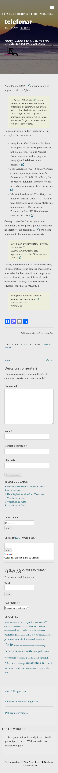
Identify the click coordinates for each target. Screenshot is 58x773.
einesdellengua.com (15, 691)
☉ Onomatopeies (12, 490)
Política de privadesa (16, 712)
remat (7, 360)
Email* (8, 583)
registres (20, 657)
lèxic (8, 644)
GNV (33, 635)
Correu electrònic (15, 446)
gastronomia (21, 635)
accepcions (19, 622)
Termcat (47, 663)
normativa (27, 651)
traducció (20, 668)
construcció (9, 630)
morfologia (42, 645)
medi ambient (25, 645)
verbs (7, 347)
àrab (6, 672)
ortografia (38, 651)
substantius (33, 662)
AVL (46, 622)
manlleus (16, 646)
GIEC (28, 634)
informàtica (47, 634)
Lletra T (25, 28)
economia (41, 630)
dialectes (19, 630)
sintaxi (46, 344)
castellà (7, 626)
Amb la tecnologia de (19, 762)
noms (19, 652)
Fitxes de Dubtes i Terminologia (27, 14)
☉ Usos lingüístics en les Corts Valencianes (24, 494)
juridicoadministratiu (15, 639)
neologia (10, 650)
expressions (10, 634)
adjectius (29, 622)
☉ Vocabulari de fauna (15, 501)
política (46, 651)
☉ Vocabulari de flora (14, 505)
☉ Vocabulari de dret (14, 497)
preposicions (10, 657)
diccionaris (30, 630)
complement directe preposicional (31, 626)
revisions (31, 657)
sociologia (21, 663)
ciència (14, 626)
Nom (8, 431)
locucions (39, 639)
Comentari (11, 386)
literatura (31, 639)
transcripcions (31, 668)
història (39, 634)
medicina (34, 645)
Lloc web (9, 460)
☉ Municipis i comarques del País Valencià (24, 486)
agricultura (39, 622)
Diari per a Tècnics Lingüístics (21, 701)
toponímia (9, 668)
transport (40, 669)
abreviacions (9, 622)
